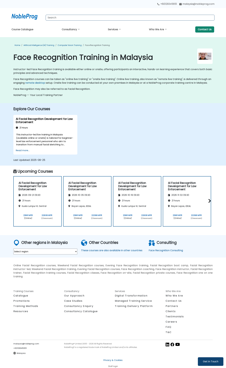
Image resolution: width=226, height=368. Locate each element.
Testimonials (175, 316)
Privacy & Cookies (113, 360)
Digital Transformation (131, 295)
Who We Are (157, 29)
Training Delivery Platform (134, 306)
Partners (172, 306)
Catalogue (20, 295)
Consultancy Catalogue (81, 311)
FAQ (168, 327)
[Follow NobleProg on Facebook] (172, 344)
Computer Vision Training (70, 45)
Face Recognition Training (97, 45)
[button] (209, 201)
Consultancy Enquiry (78, 306)
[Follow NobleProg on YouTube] (177, 344)
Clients (171, 311)
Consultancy (70, 29)
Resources (20, 311)
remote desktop (35, 83)
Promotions (21, 301)
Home (17, 45)
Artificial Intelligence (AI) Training (39, 45)
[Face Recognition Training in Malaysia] (27, 16)
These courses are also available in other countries (111, 250)
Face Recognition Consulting (166, 250)
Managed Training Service (133, 301)
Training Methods (25, 306)
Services (113, 29)
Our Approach (74, 295)
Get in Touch (210, 361)
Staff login (113, 366)
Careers (171, 321)
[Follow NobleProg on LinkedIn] (167, 344)
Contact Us (205, 29)
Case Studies (73, 301)
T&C (169, 332)
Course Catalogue (22, 29)
